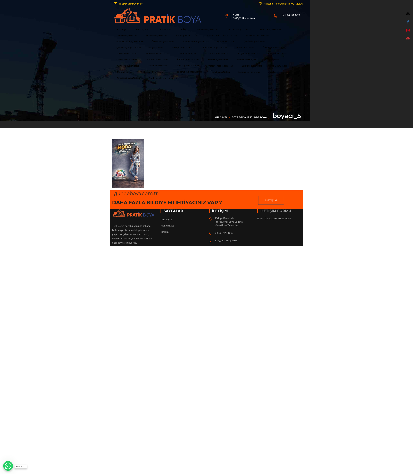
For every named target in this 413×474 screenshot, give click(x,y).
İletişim (271, 200)
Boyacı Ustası (143, 357)
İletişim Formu (275, 211)
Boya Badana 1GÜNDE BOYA (249, 117)
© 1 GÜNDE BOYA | (123, 357)
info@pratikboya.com (226, 240)
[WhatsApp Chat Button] (8, 466)
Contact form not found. (274, 218)
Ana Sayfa (220, 117)
